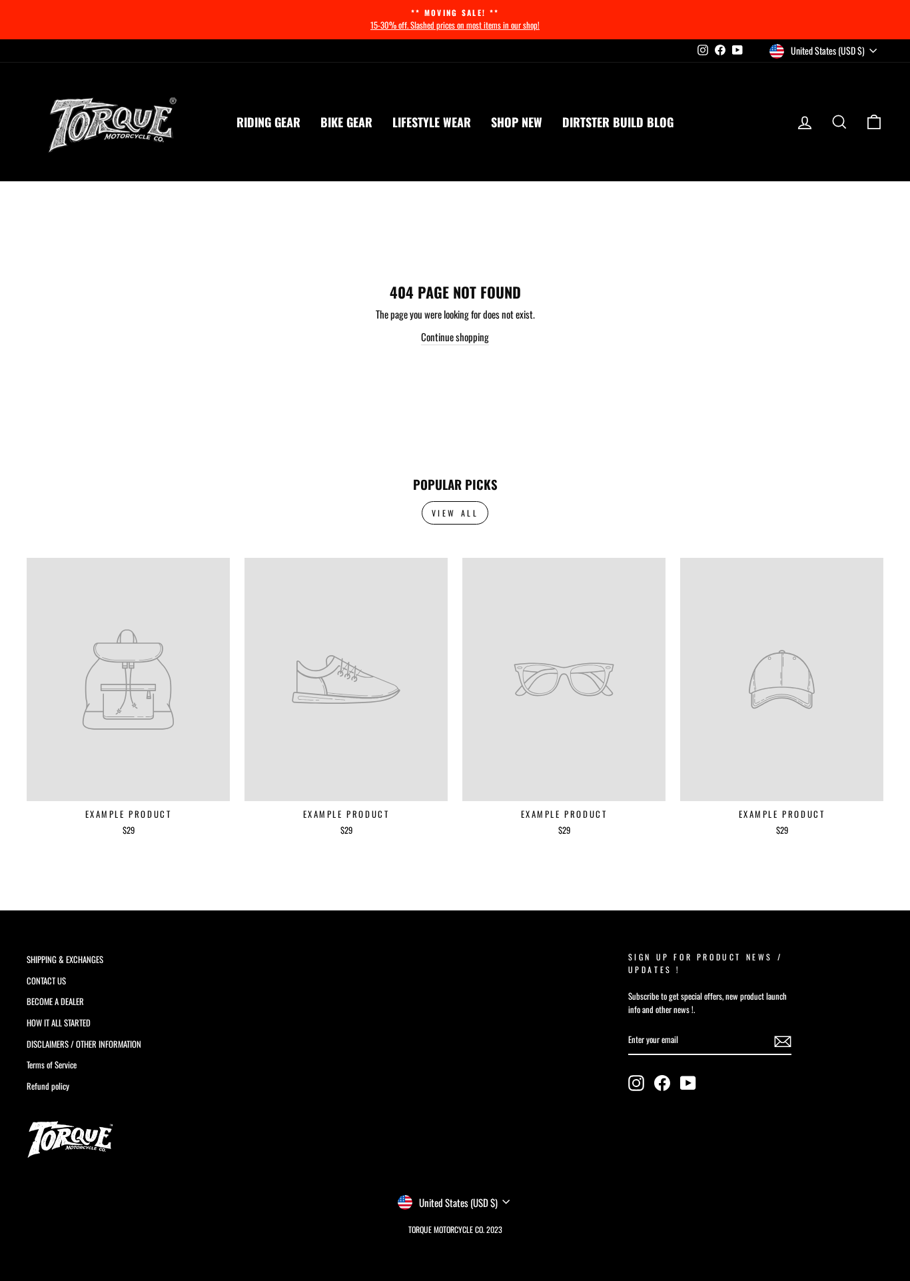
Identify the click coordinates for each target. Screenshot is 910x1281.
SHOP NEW (516, 122)
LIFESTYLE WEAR (431, 122)
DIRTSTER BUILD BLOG (618, 122)
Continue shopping (455, 336)
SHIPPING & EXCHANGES (65, 959)
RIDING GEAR (268, 122)
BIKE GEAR (346, 122)
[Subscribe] (782, 1041)
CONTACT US (46, 980)
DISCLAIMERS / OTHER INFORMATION (84, 1044)
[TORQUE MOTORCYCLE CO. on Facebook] (662, 1083)
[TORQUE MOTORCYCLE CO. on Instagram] (636, 1083)
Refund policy (48, 1086)
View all (455, 513)
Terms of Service (52, 1064)
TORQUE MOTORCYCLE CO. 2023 (455, 1229)
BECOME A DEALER (55, 1001)
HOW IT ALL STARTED (59, 1022)
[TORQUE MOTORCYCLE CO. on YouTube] (688, 1083)
